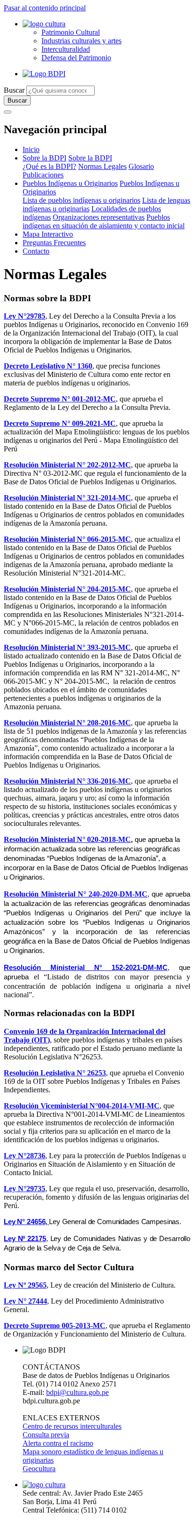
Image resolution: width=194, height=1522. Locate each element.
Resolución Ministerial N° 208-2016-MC (67, 723)
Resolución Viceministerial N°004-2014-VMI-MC (82, 1106)
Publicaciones (43, 175)
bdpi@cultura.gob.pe (77, 1392)
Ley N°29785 (24, 316)
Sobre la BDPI (44, 158)
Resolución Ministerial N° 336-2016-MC (67, 781)
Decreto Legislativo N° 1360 (48, 366)
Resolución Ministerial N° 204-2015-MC (67, 589)
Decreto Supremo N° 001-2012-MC (60, 399)
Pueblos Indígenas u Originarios (70, 183)
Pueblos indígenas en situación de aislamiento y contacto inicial (104, 221)
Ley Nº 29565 (25, 1285)
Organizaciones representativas (99, 217)
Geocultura (39, 1469)
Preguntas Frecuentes (54, 243)
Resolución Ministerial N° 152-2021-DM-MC (86, 967)
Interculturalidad (65, 49)
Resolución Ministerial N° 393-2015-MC (67, 647)
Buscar (14, 90)
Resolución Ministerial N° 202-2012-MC (67, 465)
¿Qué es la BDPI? (49, 166)
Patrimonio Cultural (70, 32)
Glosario (141, 166)
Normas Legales (102, 166)
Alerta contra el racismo (58, 1443)
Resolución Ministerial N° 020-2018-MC (67, 839)
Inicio (31, 149)
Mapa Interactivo (48, 234)
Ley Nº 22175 (25, 1238)
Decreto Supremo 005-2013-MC (54, 1326)
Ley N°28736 (24, 1156)
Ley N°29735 (24, 1189)
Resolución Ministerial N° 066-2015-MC (67, 539)
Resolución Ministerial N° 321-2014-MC (67, 498)
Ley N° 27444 (25, 1301)
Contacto (36, 251)
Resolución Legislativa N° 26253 (55, 1073)
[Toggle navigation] (7, 112)
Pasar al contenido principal (45, 8)
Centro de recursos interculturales (72, 1426)
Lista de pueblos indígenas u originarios (81, 200)
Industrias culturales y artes (81, 41)
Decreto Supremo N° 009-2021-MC (60, 423)
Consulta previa (46, 1435)
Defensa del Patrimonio (76, 58)
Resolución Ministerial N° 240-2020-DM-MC (75, 894)
